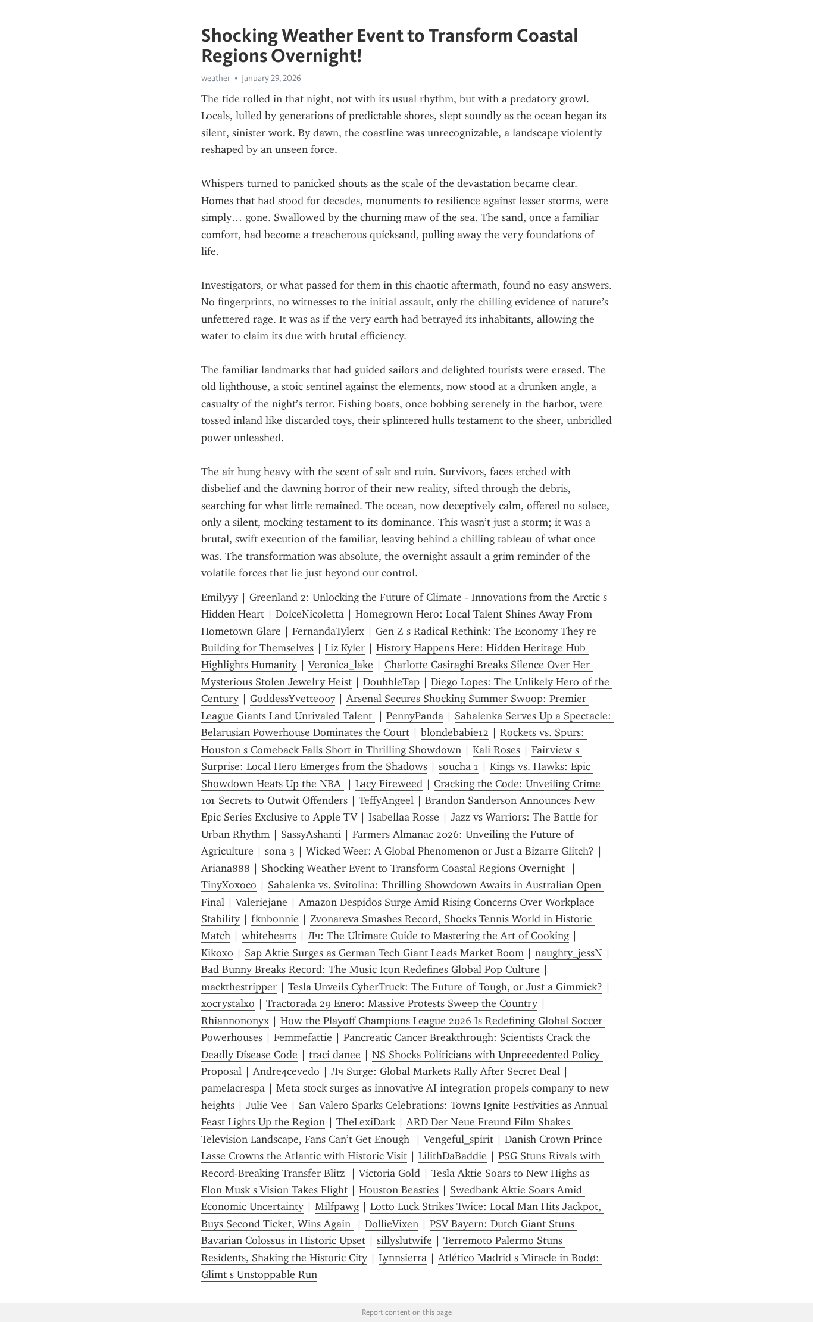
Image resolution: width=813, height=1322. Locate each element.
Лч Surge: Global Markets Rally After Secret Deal (445, 1071)
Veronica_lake (340, 664)
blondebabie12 (455, 732)
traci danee (335, 1054)
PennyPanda (414, 715)
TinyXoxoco (229, 884)
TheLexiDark (365, 1121)
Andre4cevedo (286, 1071)
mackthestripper (239, 986)
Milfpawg (337, 1206)
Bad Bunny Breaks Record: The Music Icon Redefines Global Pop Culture (370, 969)
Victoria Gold (389, 1173)
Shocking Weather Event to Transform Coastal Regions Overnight (414, 868)
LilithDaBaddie (452, 1155)
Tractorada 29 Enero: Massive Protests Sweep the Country (401, 1003)
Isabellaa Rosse (403, 817)
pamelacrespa (233, 1088)
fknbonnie (275, 918)
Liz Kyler (345, 647)
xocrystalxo (228, 1003)
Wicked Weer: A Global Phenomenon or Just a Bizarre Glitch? (450, 851)
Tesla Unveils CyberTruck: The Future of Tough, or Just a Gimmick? (445, 986)
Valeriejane (261, 902)
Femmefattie (303, 1037)
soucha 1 (459, 766)
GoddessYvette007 (292, 698)
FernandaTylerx (328, 631)
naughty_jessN (568, 952)
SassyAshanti (311, 834)
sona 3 (280, 851)
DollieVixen (391, 1223)
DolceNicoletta (310, 614)
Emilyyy (219, 597)
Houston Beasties (399, 1189)
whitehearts (269, 935)
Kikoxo (217, 952)
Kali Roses (496, 749)
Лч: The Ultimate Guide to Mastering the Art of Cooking (438, 935)
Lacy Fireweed (389, 783)
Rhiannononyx (235, 1020)
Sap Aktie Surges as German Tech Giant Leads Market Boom (384, 952)
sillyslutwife (404, 1240)
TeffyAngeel (386, 800)
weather (215, 78)
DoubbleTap (391, 681)
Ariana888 (225, 868)
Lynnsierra (403, 1257)
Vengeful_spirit (458, 1139)
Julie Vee (266, 1105)
